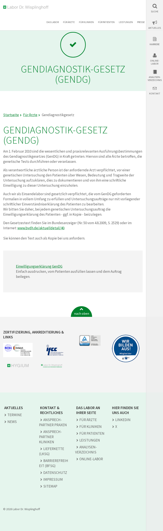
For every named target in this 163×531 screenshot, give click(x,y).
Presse (141, 22)
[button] (154, 8)
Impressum (53, 479)
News (12, 421)
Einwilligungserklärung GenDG (39, 266)
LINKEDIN (123, 419)
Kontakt (154, 93)
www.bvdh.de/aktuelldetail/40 (40, 228)
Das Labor (52, 22)
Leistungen (126, 22)
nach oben (81, 313)
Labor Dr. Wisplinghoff (26, 8)
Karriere (155, 44)
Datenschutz (55, 472)
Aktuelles (154, 27)
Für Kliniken (86, 22)
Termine (14, 415)
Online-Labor (154, 62)
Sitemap (50, 486)
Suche (154, 11)
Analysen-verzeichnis (155, 79)
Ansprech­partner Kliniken (50, 436)
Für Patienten (106, 22)
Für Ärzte (69, 22)
